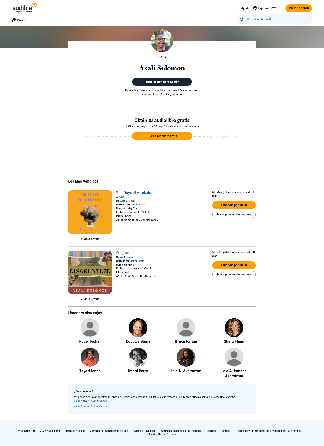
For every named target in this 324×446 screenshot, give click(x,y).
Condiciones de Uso (116, 430)
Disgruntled (126, 253)
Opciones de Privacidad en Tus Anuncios (278, 430)
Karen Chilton (137, 204)
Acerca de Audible (74, 430)
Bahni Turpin (137, 261)
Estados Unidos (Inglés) (162, 434)
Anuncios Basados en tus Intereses (181, 430)
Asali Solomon (128, 200)
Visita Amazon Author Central (90, 400)
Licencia (211, 430)
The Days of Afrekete (133, 193)
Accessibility (243, 430)
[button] (162, 136)
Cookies (225, 430)
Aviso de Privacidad (144, 430)
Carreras (95, 430)
